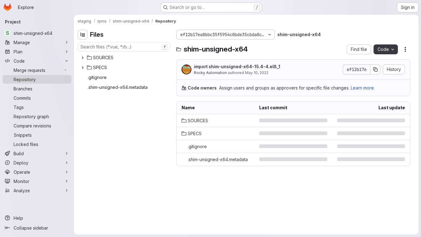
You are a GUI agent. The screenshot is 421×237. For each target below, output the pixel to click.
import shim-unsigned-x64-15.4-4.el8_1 (237, 66)
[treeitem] (124, 58)
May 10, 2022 (256, 72)
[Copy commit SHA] (375, 69)
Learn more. (363, 87)
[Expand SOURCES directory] (82, 57)
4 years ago (392, 120)
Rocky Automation (210, 72)
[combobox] (124, 47)
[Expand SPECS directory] (82, 67)
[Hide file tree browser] (83, 35)
